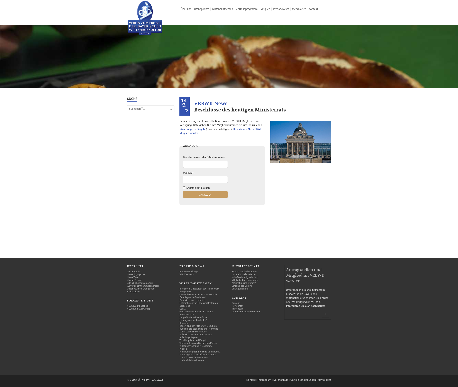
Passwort (188, 172)
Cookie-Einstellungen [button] (303, 379)
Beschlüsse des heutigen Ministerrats (240, 110)
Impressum (264, 379)
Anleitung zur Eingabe (193, 129)
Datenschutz (280, 379)
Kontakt (251, 379)
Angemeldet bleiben (198, 187)
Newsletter (324, 379)
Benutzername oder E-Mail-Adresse (204, 157)
